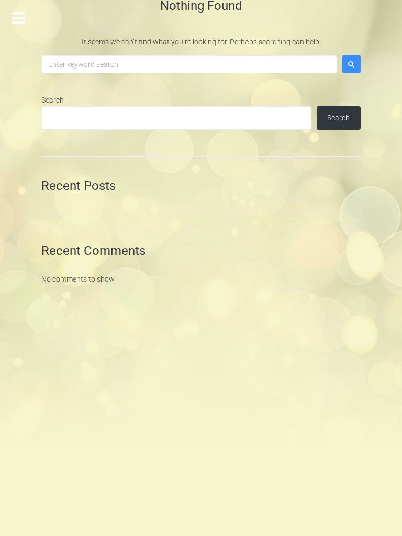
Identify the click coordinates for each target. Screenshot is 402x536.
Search (52, 100)
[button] (18, 17)
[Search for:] (189, 64)
